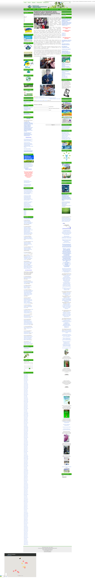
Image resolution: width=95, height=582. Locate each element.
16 (32, 366)
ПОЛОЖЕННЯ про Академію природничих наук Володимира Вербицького (66, 74)
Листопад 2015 (26, 527)
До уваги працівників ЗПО (66, 180)
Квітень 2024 (25, 407)
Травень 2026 (26, 377)
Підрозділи (33, 2)
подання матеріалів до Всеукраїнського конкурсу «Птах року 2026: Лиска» (28, 332)
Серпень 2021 (26, 445)
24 (24, 368)
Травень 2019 (26, 477)
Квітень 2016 (25, 521)
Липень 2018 (25, 489)
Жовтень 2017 (26, 500)
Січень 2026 (25, 382)
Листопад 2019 (26, 470)
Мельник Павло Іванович (65, 128)
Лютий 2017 (25, 509)
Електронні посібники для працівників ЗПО (66, 422)
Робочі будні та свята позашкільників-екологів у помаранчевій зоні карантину (45, 97)
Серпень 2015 (26, 531)
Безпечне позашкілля (65, 77)
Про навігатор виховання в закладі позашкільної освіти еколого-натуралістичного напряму (66, 331)
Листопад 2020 (26, 456)
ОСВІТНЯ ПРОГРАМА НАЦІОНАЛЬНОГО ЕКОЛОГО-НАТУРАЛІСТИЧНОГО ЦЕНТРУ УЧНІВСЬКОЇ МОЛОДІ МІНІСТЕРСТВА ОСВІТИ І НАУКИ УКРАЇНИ (28, 145)
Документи (38, 9)
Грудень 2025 (26, 383)
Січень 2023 (25, 425)
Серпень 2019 (26, 474)
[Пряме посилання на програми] (66, 366)
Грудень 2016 (26, 512)
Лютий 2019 (25, 481)
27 (28, 368)
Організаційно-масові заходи (53, 9)
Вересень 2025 (26, 387)
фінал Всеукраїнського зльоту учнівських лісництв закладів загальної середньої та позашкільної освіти (28, 311)
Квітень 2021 (25, 450)
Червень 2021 (26, 447)
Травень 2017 (26, 506)
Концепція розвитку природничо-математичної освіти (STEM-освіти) (27, 181)
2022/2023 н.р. (64, 35)
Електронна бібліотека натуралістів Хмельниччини (66, 429)
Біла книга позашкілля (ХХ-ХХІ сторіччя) (66, 348)
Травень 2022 (26, 434)
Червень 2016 (26, 519)
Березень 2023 (26, 422)
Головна (25, 2)
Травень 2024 (26, 406)
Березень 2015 (26, 537)
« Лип (24, 370)
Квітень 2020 (25, 464)
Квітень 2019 (25, 478)
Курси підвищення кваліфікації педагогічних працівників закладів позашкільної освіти (28, 243)
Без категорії (42, 96)
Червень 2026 (26, 376)
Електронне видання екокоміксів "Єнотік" (66, 467)
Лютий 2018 (25, 495)
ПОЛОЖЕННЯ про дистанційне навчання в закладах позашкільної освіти (66, 289)
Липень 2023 (25, 418)
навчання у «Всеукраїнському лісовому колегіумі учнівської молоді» (28, 306)
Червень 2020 (26, 462)
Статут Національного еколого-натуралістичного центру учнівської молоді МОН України (28, 140)
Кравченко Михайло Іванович (66, 127)
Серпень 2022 (26, 431)
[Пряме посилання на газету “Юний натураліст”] (67, 465)
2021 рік (25, 211)
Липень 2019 (25, 475)
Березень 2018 (26, 494)
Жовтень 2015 (26, 528)
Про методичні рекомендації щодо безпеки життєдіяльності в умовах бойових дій (67, 294)
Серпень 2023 (26, 416)
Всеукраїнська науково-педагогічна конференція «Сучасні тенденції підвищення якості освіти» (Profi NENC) (28, 222)
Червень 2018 (26, 490)
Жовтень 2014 (26, 543)
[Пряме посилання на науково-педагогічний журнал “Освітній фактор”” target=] (66, 441)
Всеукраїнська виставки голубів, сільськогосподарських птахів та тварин (28, 282)
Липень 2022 (25, 432)
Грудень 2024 (26, 397)
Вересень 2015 (26, 530)
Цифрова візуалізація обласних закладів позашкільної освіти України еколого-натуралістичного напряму (66, 241)
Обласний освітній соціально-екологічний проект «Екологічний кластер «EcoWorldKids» (66, 335)
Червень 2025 (26, 390)
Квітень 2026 (25, 378)
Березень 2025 (26, 394)
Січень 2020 (25, 468)
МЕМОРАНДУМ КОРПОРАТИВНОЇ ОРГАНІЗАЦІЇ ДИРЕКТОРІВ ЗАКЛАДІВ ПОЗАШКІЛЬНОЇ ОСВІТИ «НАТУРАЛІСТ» (28, 108)
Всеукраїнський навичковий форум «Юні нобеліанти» (28, 278)
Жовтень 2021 (26, 443)
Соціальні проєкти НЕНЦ (66, 98)
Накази (46, 9)
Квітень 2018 (25, 493)
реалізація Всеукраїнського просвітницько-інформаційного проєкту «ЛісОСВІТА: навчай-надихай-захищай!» (28, 257)
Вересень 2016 (26, 515)
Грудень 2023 (26, 412)
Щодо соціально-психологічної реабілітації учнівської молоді (67, 275)
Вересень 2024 (26, 401)
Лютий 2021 (25, 452)
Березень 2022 (26, 437)
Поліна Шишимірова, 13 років (66, 139)
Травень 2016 (26, 520)
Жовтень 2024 (26, 400)
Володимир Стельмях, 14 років (66, 138)
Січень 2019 (25, 482)
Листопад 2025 (26, 384)
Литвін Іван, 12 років (64, 136)
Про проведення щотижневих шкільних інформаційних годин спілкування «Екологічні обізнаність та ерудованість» (66, 321)
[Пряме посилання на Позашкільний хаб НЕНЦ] (28, 96)
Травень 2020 (26, 463)
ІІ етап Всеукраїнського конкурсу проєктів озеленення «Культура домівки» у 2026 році (28, 343)
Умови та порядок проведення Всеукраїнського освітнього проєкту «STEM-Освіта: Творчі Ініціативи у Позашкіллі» (28, 267)
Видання (34, 9)
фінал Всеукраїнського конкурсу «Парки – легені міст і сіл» (28, 328)
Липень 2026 (25, 375)
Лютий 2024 (25, 409)
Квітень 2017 (25, 507)
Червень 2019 (26, 476)
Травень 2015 (26, 534)
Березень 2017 (26, 508)
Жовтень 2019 (26, 471)
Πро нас (30, 9)
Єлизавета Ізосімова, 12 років (66, 134)
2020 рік (25, 210)
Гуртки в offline (64, 15)
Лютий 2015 (25, 538)
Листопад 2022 (26, 427)
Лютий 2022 (25, 438)
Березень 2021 (26, 451)
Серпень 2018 (26, 488)
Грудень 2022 (26, 426)
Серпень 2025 (26, 388)
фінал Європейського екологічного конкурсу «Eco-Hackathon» (28, 287)
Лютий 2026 (25, 381)
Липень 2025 (25, 389)
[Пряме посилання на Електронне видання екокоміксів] (67, 472)
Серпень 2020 (26, 459)
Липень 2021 (25, 446)
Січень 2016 (25, 525)
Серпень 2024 (26, 402)
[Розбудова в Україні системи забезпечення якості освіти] (66, 228)
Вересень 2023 (26, 415)
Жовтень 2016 (26, 514)
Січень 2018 (25, 496)
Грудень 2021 (26, 440)
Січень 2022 (25, 439)
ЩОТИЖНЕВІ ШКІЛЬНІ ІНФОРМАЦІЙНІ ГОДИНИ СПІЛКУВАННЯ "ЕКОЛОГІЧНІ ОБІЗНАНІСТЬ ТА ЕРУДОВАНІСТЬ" (66, 325)
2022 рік (25, 212)
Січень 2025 (25, 396)
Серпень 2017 (26, 502)
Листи (43, 9)
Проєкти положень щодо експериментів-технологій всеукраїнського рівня (27, 185)
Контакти (29, 2)
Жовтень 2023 (26, 414)
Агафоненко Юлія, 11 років (65, 137)
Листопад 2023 (26, 413)
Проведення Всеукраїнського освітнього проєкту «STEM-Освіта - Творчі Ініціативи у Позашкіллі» (28, 263)
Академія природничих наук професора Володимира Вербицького (66, 71)
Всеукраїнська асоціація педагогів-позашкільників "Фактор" (27, 102)
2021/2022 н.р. (64, 34)
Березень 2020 (26, 465)
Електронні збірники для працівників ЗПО (66, 425)
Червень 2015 (26, 533)
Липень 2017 (25, 503)
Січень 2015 (25, 539)
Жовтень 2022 (26, 428)
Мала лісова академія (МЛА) (28, 350)
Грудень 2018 (26, 483)
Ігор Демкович (49, 551)
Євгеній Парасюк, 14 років (65, 133)
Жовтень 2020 (26, 457)
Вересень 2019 (26, 472)
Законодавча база (46, 2)
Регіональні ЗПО (39, 2)
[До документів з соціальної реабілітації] (66, 160)
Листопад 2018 (26, 484)
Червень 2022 (26, 433)
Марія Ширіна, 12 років (65, 132)
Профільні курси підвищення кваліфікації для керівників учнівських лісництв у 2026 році (28, 238)
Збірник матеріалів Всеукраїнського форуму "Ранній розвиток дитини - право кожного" (66, 237)
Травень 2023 (26, 420)
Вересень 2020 (26, 458)
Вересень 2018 (26, 487)
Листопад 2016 (26, 513)
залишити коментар (40, 100)
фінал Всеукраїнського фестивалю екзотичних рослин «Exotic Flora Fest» (28, 316)
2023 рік (25, 213)
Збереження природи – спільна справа (55, 98)
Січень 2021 (25, 453)
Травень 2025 (26, 391)
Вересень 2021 (26, 444)
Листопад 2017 (26, 499)
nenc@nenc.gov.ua (48, 550)
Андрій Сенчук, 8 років (65, 135)
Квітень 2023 (25, 421)
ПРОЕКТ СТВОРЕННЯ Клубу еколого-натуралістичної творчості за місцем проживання (66, 339)
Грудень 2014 (26, 540)
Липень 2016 (25, 518)
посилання (45, 100)
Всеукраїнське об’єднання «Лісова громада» (27, 348)
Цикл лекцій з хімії (64, 76)
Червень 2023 (26, 419)
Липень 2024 (25, 403)
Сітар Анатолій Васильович (66, 126)
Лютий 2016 (25, 524)
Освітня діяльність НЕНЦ (66, 11)
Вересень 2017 (26, 501)
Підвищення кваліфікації (63, 9)
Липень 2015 (25, 532)
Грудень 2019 (26, 469)
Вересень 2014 (26, 544)
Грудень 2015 (26, 526)
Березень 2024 (26, 408)
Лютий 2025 (25, 395)
